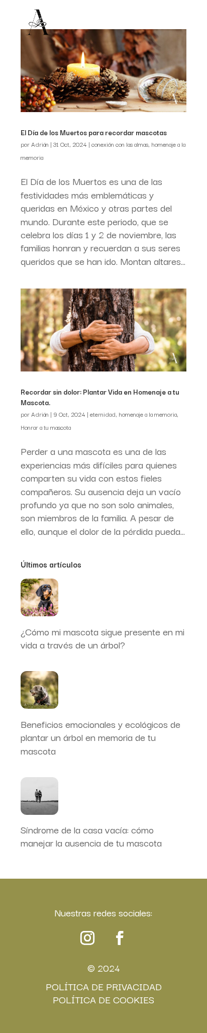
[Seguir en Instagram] (87, 938)
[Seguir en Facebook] (120, 938)
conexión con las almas (119, 144)
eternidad (103, 414)
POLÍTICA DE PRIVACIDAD (104, 986)
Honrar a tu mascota (46, 427)
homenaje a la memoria (148, 414)
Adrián (40, 144)
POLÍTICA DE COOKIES (103, 999)
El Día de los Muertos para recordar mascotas (94, 132)
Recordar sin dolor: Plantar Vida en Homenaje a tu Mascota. (100, 397)
